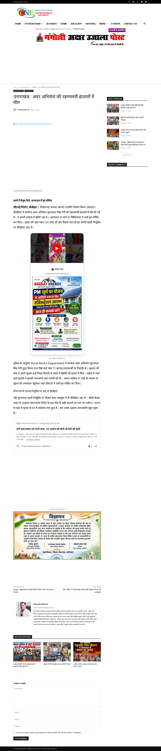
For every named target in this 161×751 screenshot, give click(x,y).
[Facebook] (129, 2)
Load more (126, 155)
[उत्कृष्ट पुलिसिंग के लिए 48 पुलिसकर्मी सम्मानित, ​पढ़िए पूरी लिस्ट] (27, 651)
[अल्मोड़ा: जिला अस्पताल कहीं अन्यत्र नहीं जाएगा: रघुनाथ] (87, 651)
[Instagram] (133, 2)
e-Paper (115, 23)
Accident (51, 23)
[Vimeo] (142, 2)
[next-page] (19, 672)
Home (18, 23)
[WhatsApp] (30, 116)
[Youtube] (146, 2)
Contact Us (130, 23)
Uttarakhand (33, 23)
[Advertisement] (80, 65)
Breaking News (24, 87)
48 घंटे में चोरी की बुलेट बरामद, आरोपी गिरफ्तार (56, 664)
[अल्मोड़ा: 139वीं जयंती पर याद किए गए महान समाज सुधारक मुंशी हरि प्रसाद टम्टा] (113, 145)
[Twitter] (137, 2)
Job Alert (76, 23)
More (102, 23)
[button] (145, 24)
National (91, 23)
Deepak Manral (24, 110)
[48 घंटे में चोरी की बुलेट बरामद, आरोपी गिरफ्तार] (57, 651)
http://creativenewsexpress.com (44, 608)
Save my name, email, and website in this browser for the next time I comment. (48, 732)
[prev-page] (14, 672)
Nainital (16, 660)
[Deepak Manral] (15, 110)
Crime (63, 23)
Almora (76, 660)
